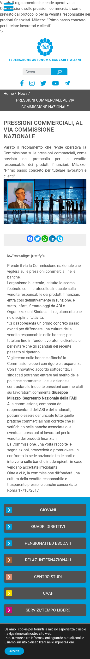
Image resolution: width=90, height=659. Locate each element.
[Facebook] (30, 240)
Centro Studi (48, 576)
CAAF (48, 593)
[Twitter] (37, 240)
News (22, 93)
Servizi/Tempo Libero (48, 610)
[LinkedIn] (52, 240)
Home (9, 93)
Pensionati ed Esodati (48, 543)
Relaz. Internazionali (48, 559)
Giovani (48, 510)
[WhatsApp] (45, 240)
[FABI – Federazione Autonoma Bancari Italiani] (45, 49)
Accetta (14, 651)
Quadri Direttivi (48, 526)
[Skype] (59, 240)
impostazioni (64, 642)
